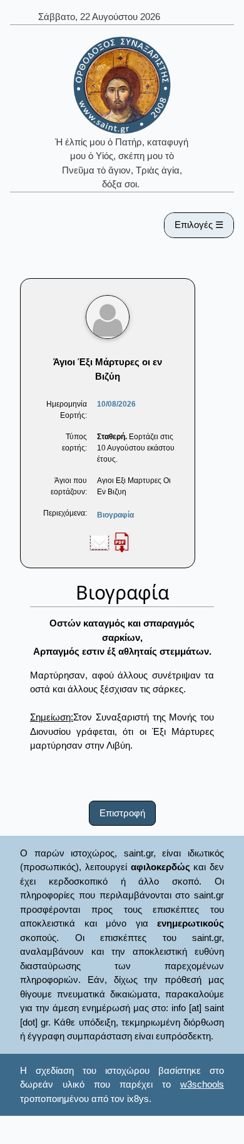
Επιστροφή (122, 813)
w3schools (202, 1084)
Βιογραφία (115, 515)
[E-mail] (99, 542)
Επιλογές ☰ (199, 224)
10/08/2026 (116, 404)
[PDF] (121, 542)
